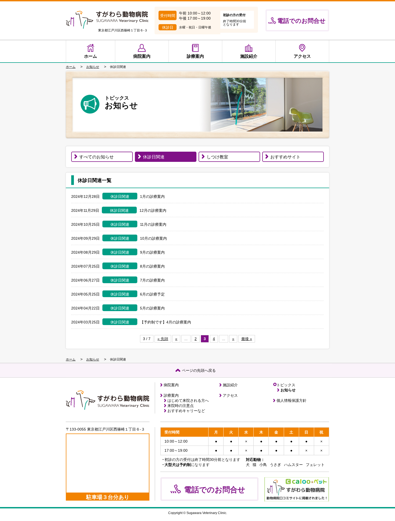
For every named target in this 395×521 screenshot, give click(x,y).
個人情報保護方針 (291, 400)
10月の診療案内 (153, 238)
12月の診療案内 (152, 210)
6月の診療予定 (152, 294)
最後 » (246, 339)
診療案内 (195, 56)
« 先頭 (162, 339)
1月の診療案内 (152, 196)
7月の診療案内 (152, 280)
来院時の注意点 (180, 405)
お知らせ (288, 390)
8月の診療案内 (152, 266)
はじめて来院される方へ (188, 400)
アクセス (302, 56)
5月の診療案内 (152, 308)
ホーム (90, 56)
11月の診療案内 (153, 224)
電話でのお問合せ (301, 20)
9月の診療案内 (152, 252)
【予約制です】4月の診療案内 (165, 322)
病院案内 (141, 56)
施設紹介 (248, 56)
